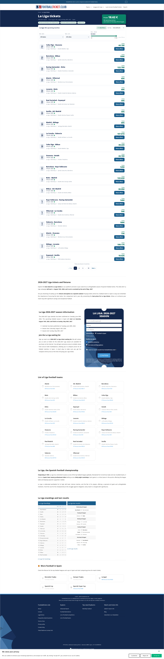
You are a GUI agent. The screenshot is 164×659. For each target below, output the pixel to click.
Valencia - (54, 222)
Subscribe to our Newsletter (111, 615)
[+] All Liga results (72, 549)
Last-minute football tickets (114, 7)
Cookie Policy (41, 627)
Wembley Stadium (87, 608)
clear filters (121, 37)
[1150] (115, 38)
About (39, 608)
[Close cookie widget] (160, 651)
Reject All (145, 655)
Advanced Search (64, 608)
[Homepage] (84, 5)
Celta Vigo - (54, 45)
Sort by (109, 28)
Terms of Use (41, 621)
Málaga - (52, 244)
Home (39, 12)
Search (125, 7)
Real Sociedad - (55, 100)
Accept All (156, 655)
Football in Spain (101, 333)
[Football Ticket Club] (51, 6)
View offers (119, 49)
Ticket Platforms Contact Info (45, 630)
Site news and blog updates (95, 345)
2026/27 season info (109, 608)
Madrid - (52, 122)
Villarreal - (54, 211)
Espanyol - (53, 255)
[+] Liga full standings (44, 559)
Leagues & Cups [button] (97, 7)
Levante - (52, 89)
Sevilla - (53, 111)
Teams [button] (88, 7)
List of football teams (65, 618)
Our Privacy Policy (104, 363)
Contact (40, 612)
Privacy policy (41, 624)
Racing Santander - (55, 67)
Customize (134, 655)
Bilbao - (53, 189)
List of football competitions (67, 615)
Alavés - (53, 78)
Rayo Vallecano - (59, 200)
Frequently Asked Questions (45, 618)
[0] (91, 38)
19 (88, 268)
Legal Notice (41, 615)
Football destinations (65, 612)
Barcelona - (53, 56)
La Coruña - (54, 133)
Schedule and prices (93, 342)
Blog (105, 612)
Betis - (51, 178)
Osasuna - (52, 156)
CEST (52, 47)
